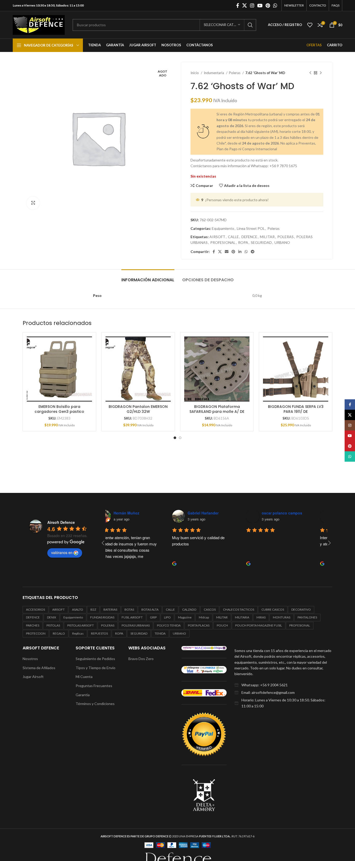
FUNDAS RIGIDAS (102, 617)
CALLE (233, 236)
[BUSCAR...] (250, 25)
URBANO (282, 242)
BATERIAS (110, 609)
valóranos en (62, 552)
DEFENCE (249, 236)
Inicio (195, 73)
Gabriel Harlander (142, 513)
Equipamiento (223, 228)
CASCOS (210, 609)
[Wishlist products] (310, 25)
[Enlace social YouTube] (260, 5)
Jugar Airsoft (33, 676)
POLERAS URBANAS (136, 625)
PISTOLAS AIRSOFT (80, 625)
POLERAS (285, 236)
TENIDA (160, 633)
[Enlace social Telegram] (252, 251)
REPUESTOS (99, 633)
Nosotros (30, 658)
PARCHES (32, 625)
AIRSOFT (217, 236)
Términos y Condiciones (95, 703)
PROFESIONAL (222, 242)
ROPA (243, 242)
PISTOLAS (53, 625)
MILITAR (267, 236)
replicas (78, 633)
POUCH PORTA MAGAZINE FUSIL (258, 625)
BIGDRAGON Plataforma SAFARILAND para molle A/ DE (216, 409)
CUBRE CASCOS (272, 609)
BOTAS (129, 609)
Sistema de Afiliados (39, 668)
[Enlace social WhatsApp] (275, 5)
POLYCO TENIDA (169, 625)
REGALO (59, 633)
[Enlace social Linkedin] (240, 251)
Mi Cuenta (84, 676)
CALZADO (189, 609)
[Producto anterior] (310, 73)
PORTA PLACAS (198, 625)
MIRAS (261, 617)
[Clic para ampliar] (33, 203)
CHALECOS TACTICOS (238, 609)
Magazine (185, 617)
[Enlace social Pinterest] (268, 5)
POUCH (222, 625)
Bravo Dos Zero (141, 658)
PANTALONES (307, 617)
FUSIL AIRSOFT (132, 617)
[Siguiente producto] (320, 73)
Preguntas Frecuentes (94, 685)
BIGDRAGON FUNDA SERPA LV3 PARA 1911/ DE (296, 409)
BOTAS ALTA (150, 609)
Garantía (83, 695)
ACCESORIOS (35, 609)
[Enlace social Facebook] (238, 5)
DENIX (51, 617)
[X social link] (244, 5)
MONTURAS (281, 617)
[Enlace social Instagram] (252, 5)
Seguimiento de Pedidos (95, 658)
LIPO (167, 617)
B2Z (93, 609)
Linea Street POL (251, 228)
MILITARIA (242, 617)
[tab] (147, 277)
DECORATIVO (301, 609)
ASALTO (77, 609)
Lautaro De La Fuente (294, 513)
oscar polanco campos (221, 513)
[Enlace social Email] (226, 251)
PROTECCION (35, 633)
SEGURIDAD (261, 242)
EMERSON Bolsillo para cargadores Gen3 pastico (59, 409)
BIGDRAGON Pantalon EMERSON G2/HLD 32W (138, 409)
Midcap (204, 617)
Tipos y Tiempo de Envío (95, 668)
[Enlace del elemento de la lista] (283, 685)
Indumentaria (214, 73)
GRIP (153, 617)
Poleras (235, 73)
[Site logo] (39, 24)
